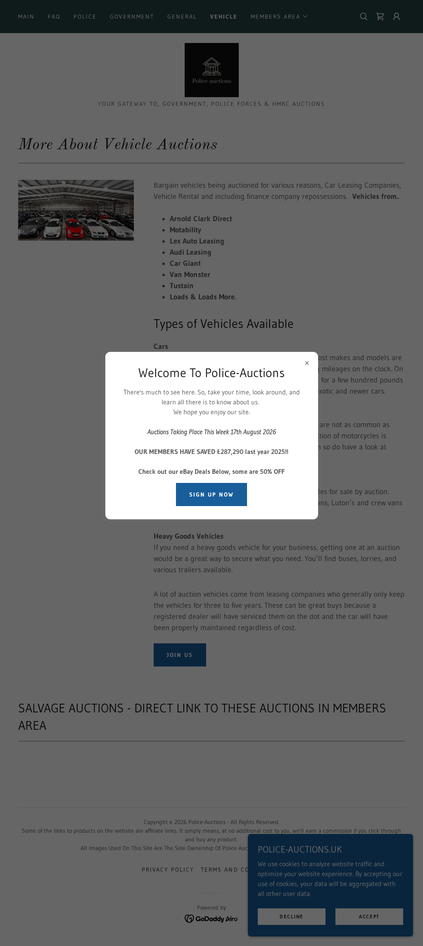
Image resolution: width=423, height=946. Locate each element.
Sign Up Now (211, 494)
